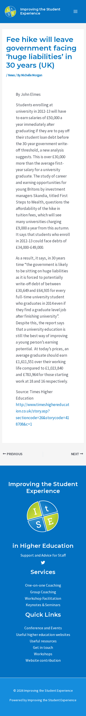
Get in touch (43, 647)
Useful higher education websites (43, 634)
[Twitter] (43, 562)
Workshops (43, 653)
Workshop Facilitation (43, 598)
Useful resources (43, 641)
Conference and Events (43, 627)
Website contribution (43, 660)
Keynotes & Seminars (43, 604)
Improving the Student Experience (40, 11)
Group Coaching (43, 591)
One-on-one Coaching (43, 585)
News (11, 75)
